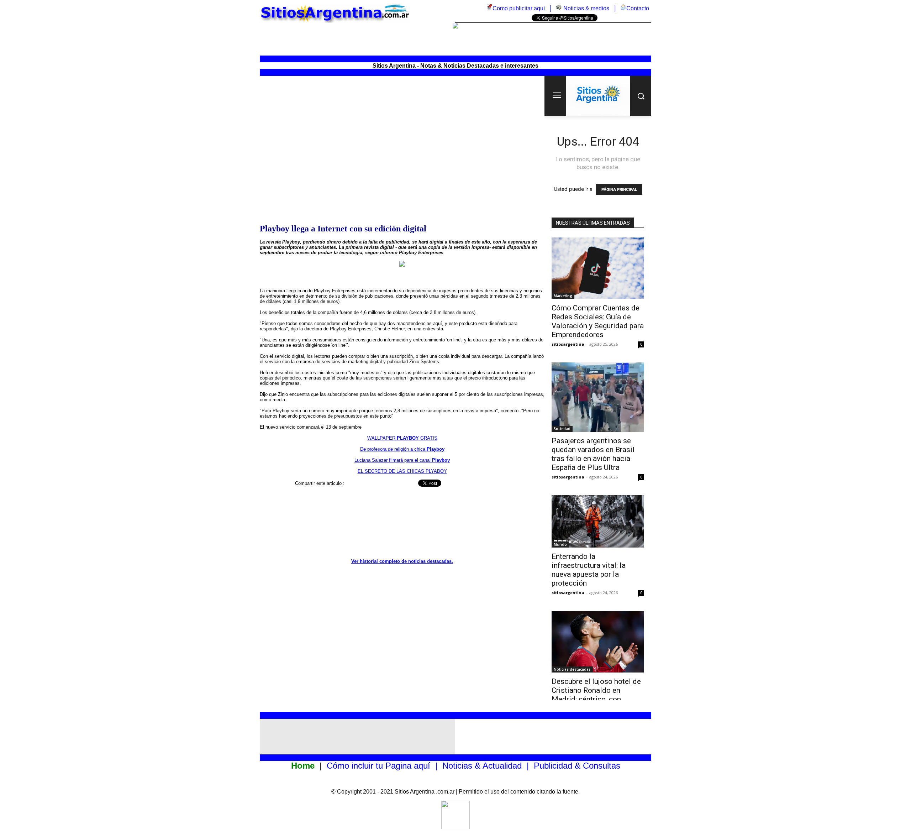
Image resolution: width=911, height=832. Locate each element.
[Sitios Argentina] (455, 827)
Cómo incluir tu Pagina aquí (378, 765)
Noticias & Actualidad (482, 765)
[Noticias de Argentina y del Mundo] (558, 8)
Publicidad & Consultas (577, 765)
